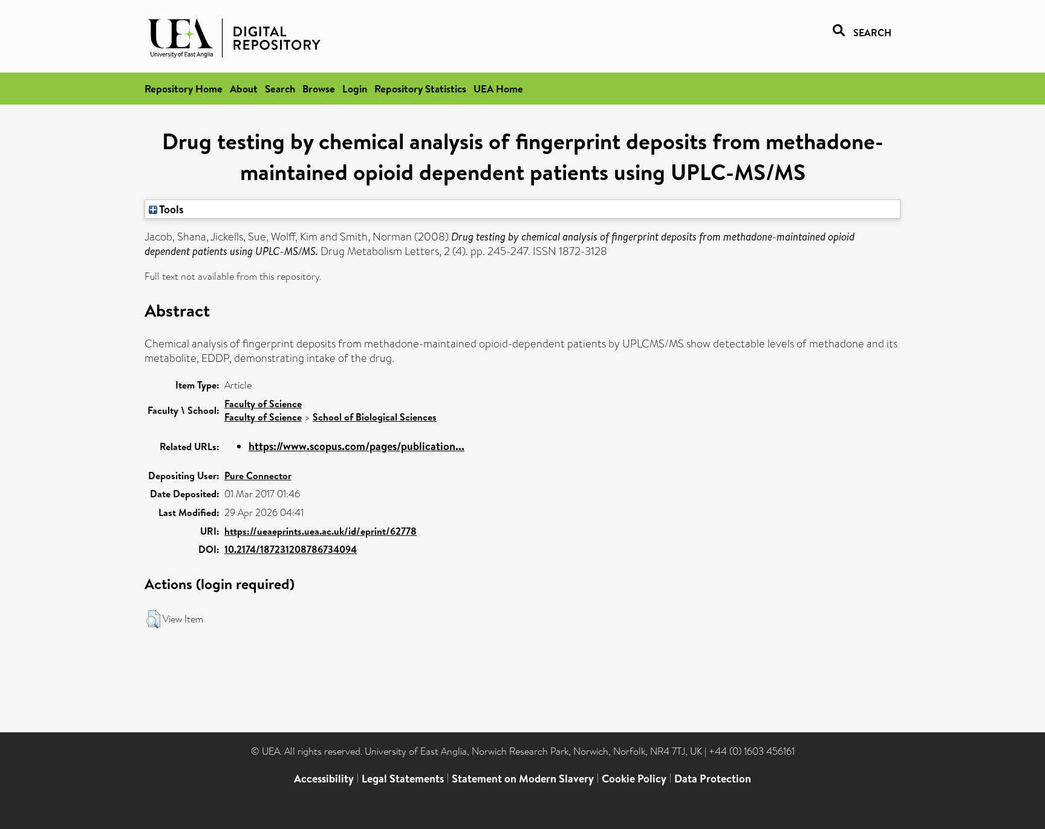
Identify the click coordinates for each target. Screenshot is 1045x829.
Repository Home (184, 88)
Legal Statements (403, 778)
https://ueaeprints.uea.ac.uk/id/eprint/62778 (320, 531)
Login (354, 88)
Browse (318, 88)
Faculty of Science (263, 403)
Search (280, 88)
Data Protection (712, 778)
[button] (153, 619)
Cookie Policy (634, 778)
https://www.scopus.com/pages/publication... (356, 446)
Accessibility (324, 778)
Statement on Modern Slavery (523, 778)
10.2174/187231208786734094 (290, 549)
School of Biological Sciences (375, 417)
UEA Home (498, 88)
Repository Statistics (420, 88)
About (244, 88)
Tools (170, 209)
